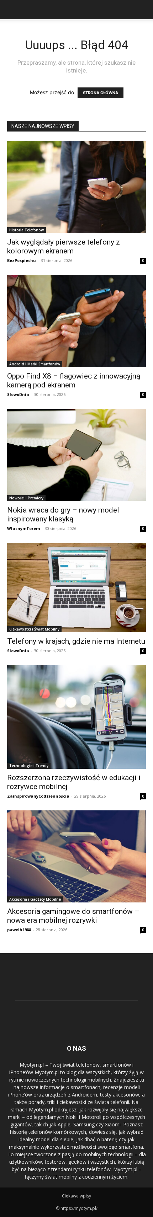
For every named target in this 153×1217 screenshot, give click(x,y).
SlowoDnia (18, 394)
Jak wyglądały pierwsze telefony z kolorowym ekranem (63, 246)
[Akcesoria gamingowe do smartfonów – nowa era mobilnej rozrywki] (76, 856)
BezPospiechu (21, 260)
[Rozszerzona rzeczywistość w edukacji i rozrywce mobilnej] (76, 717)
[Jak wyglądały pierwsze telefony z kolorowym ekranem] (76, 187)
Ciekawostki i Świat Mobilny (34, 629)
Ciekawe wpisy (76, 1196)
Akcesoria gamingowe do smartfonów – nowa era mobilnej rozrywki (73, 915)
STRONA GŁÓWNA (100, 92)
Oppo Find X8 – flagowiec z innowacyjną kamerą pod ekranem (73, 380)
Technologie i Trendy (28, 765)
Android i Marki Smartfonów (34, 363)
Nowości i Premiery (26, 497)
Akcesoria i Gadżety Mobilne (35, 899)
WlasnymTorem (23, 528)
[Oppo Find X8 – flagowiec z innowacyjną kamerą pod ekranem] (76, 321)
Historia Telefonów (26, 229)
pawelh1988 (19, 929)
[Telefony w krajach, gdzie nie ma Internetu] (76, 587)
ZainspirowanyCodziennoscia (38, 796)
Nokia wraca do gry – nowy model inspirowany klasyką (63, 514)
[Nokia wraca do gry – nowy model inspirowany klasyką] (76, 455)
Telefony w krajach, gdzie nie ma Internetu (76, 641)
